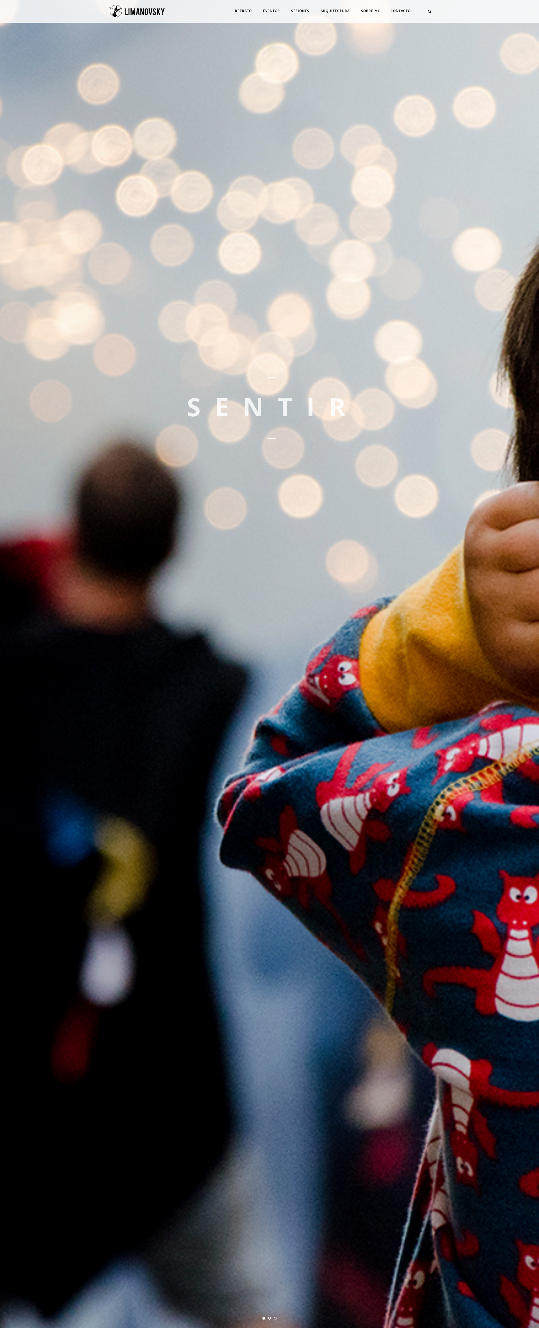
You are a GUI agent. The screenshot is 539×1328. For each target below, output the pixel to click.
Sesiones (300, 10)
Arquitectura (335, 10)
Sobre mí (370, 10)
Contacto (400, 10)
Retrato (243, 10)
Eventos (271, 10)
